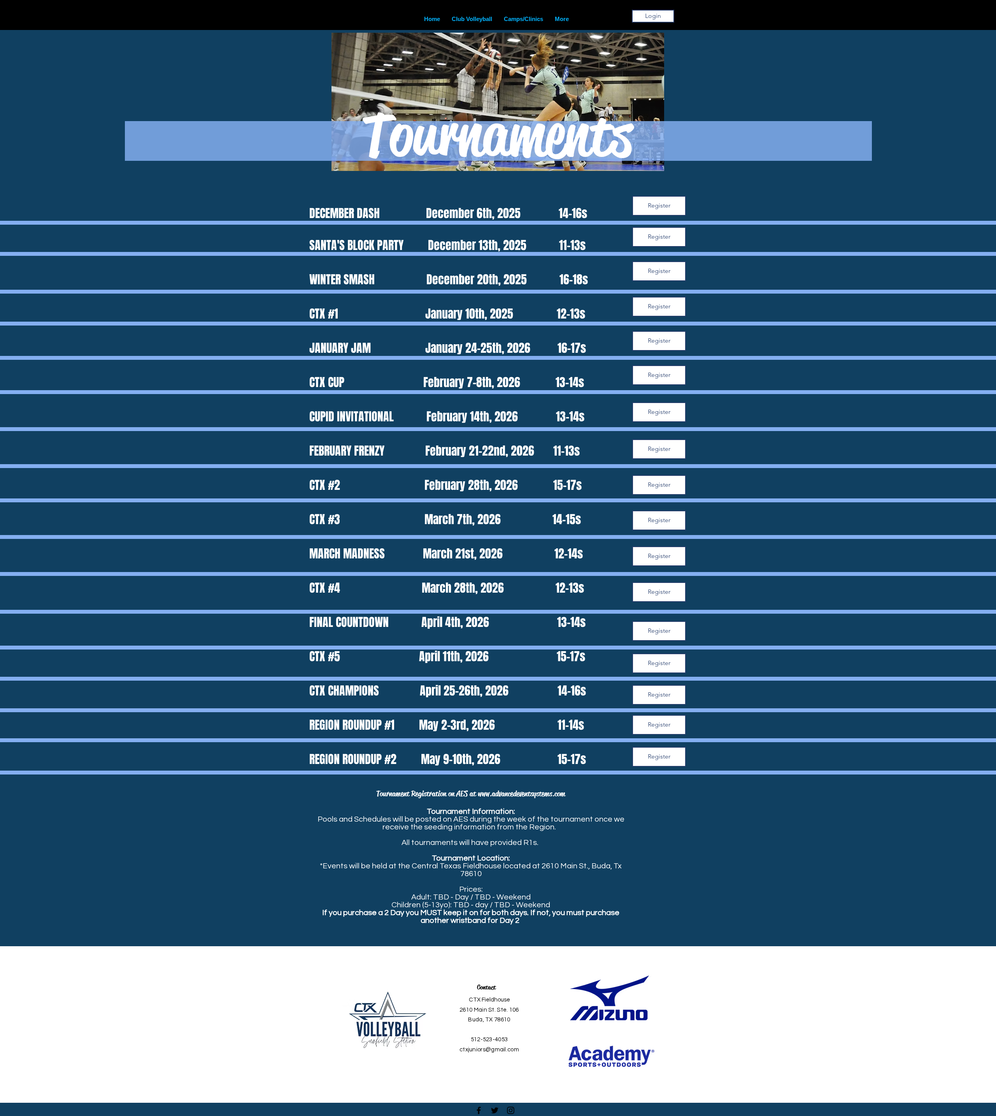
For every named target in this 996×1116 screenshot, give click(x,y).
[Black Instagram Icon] (511, 1110)
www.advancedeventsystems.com (521, 794)
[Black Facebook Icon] (479, 1110)
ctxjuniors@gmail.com (489, 1050)
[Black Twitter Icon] (495, 1110)
